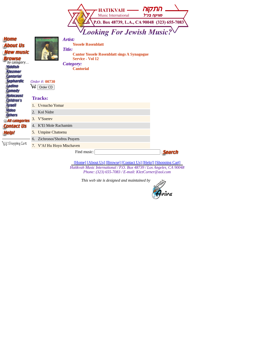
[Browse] (113, 162)
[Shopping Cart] (167, 162)
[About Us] (96, 162)
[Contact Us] (132, 162)
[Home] (80, 162)
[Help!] (148, 162)
